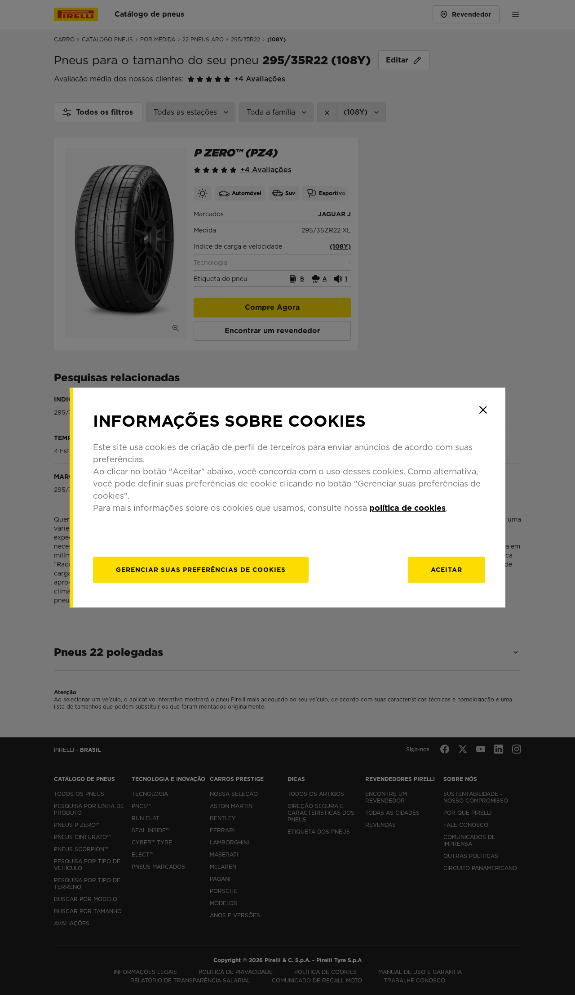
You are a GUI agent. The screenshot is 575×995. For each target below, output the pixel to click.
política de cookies (407, 508)
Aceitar (446, 569)
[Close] (483, 410)
